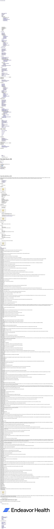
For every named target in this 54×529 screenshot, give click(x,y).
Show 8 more (2, 204)
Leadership (3, 125)
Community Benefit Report (5, 58)
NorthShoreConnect (5, 18)
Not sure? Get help (5, 20)
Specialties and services (4, 81)
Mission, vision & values (4, 124)
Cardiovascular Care (5, 36)
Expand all (2, 186)
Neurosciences (5, 88)
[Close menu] (0, 67)
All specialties (4, 38)
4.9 (4, 181)
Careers (3, 15)
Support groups (3, 49)
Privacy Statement (4, 522)
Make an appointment (4, 13)
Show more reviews (3, 489)
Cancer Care (4, 35)
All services (4, 45)
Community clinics (5, 60)
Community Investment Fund (5, 57)
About (2, 29)
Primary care (3, 33)
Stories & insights (4, 127)
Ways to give (3, 62)
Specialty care (3, 86)
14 (4, 180)
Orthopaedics (4, 37)
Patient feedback (4, 52)
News (2, 71)
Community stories (4, 117)
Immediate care (3, 34)
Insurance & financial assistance (5, 80)
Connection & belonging (4, 70)
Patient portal (3, 16)
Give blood (4, 64)
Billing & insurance (4, 53)
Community (2, 107)
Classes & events (4, 54)
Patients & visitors (3, 47)
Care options (3, 27)
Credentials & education (3, 220)
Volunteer (4, 115)
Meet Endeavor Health (4, 68)
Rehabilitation (4, 44)
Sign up (1, 502)
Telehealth (3, 90)
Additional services (4, 41)
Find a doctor (3, 84)
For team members (4, 517)
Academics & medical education (5, 74)
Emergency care (4, 46)
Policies (3, 51)
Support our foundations (6, 63)
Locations (3, 14)
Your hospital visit (4, 100)
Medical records (3, 105)
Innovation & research (4, 69)
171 (3, 182)
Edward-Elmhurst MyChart (6, 19)
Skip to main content (2, 0)
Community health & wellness (5, 59)
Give (2, 135)
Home (2, 155)
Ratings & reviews (3, 245)
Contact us (3, 519)
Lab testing (4, 43)
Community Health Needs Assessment (6, 65)
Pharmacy (4, 42)
